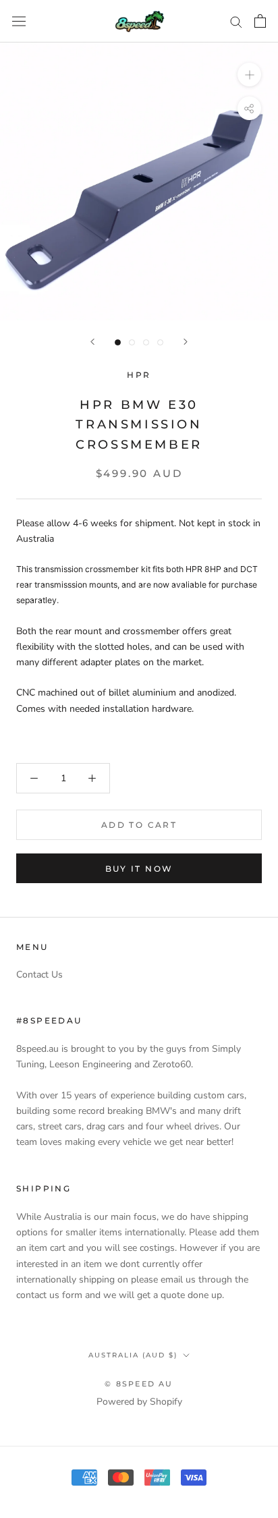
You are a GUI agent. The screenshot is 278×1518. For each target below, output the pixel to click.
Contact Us (39, 974)
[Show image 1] (118, 342)
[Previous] (92, 342)
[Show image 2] (132, 342)
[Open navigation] (19, 21)
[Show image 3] (146, 342)
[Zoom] (249, 74)
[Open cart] (260, 21)
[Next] (186, 342)
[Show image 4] (160, 342)
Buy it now (139, 869)
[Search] (236, 21)
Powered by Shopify (139, 1401)
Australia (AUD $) (132, 1355)
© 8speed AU (139, 1383)
